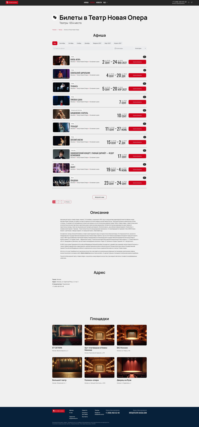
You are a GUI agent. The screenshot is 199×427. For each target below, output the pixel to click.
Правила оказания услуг (99, 413)
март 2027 (108, 43)
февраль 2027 (97, 43)
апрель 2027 (117, 43)
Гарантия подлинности (73, 417)
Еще (104, 2)
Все (55, 43)
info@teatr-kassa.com (138, 413)
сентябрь (62, 43)
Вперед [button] (68, 202)
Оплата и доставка (85, 413)
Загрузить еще (99, 197)
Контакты (85, 417)
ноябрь (79, 43)
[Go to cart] (191, 2)
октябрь (70, 43)
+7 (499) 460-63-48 (179, 2)
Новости (99, 2)
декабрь (87, 43)
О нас (71, 412)
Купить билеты (137, 62)
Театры (92, 2)
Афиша (86, 2)
